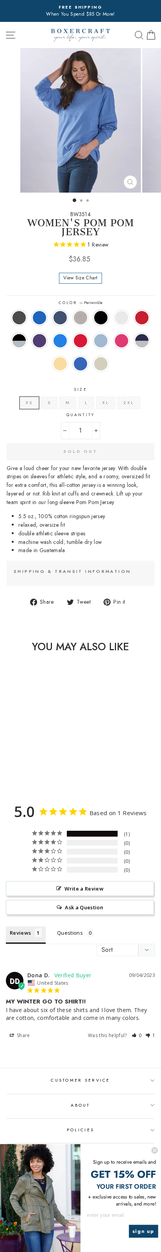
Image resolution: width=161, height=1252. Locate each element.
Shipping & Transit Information (72, 571)
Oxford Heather (80, 318)
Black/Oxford (19, 341)
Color (80, 303)
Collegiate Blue (60, 341)
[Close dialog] (154, 1150)
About (80, 1105)
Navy (60, 318)
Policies (80, 1130)
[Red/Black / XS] (6, 765)
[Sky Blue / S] (51, 765)
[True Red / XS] (42, 765)
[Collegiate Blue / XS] (33, 765)
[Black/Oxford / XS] (15, 765)
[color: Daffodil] (28, 772)
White (121, 318)
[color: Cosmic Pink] (10, 772)
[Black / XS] (42, 757)
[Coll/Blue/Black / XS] (15, 757)
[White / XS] (51, 757)
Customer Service (80, 1080)
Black (101, 318)
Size (80, 389)
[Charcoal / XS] (6, 757)
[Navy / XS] (24, 757)
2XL (128, 403)
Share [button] (23, 1035)
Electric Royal (80, 364)
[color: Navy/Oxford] (19, 772)
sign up (143, 1231)
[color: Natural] (46, 772)
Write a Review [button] (84, 888)
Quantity (80, 415)
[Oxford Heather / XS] (33, 757)
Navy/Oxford (142, 341)
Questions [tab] (70, 932)
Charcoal (19, 318)
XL (105, 403)
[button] (136, 1035)
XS (29, 403)
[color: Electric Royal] (37, 772)
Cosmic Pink (121, 341)
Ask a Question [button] (84, 907)
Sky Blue (101, 341)
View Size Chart (80, 277)
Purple (39, 341)
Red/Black (142, 318)
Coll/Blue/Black (39, 318)
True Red (80, 341)
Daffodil (60, 364)
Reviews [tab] (20, 932)
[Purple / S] (24, 765)
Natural (101, 364)
